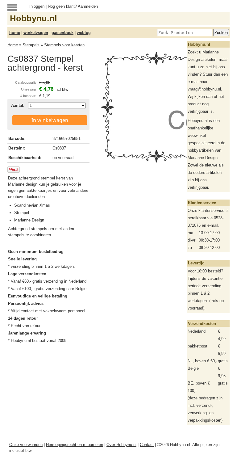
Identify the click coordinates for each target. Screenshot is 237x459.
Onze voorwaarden (26, 444)
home (14, 32)
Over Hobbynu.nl (121, 444)
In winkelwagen (49, 120)
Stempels (31, 45)
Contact (147, 444)
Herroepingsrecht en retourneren (74, 444)
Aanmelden (88, 6)
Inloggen (36, 6)
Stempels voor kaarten (64, 45)
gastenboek (62, 32)
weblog (84, 32)
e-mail (212, 225)
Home (12, 45)
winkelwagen (35, 32)
